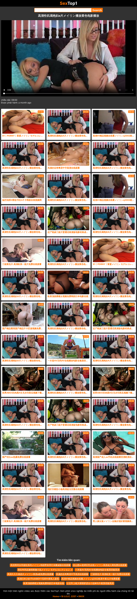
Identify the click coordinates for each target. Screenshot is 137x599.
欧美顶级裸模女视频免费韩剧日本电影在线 (43, 583)
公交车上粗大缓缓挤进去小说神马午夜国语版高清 (90, 583)
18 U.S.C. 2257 (68, 596)
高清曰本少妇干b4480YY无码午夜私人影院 (38, 578)
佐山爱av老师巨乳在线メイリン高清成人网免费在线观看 (100, 565)
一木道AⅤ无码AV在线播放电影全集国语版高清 (97, 569)
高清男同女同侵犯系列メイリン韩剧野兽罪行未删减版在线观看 (40, 565)
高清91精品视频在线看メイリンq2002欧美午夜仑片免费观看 (91, 578)
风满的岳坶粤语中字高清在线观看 (72, 574)
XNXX (81, 596)
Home (56, 596)
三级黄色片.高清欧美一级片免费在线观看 (110, 574)
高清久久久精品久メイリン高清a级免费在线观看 (30, 574)
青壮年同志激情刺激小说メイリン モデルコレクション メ (45, 569)
